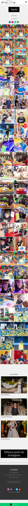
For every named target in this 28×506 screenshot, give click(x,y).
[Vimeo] (16, 489)
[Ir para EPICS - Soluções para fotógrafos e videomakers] (14, 491)
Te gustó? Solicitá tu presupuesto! (14, 481)
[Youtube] (19, 489)
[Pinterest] (14, 489)
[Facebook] (11, 489)
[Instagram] (8, 489)
